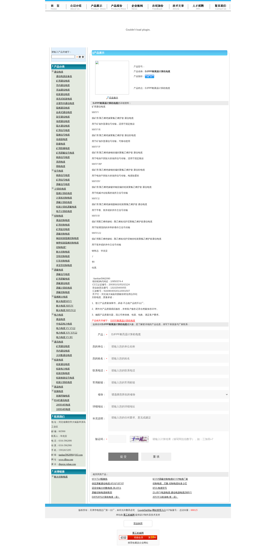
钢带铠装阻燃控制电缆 (67, 242)
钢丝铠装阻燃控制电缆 (67, 238)
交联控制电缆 (63, 256)
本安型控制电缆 (64, 265)
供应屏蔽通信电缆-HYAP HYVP (108, 483)
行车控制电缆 (63, 260)
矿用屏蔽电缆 (63, 278)
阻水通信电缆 (63, 125)
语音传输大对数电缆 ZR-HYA (106, 488)
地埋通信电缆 (63, 121)
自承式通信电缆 (64, 112)
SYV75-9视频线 (99, 479)
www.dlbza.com (66, 459)
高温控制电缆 (63, 220)
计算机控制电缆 (64, 197)
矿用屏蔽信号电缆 (65, 152)
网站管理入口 (159, 510)
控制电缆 (58, 215)
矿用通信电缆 (63, 80)
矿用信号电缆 (63, 130)
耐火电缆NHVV (64, 301)
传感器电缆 (61, 139)
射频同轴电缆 (63, 395)
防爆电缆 (60, 143)
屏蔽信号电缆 (63, 184)
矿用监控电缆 (63, 229)
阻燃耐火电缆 (61, 296)
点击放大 (113, 97)
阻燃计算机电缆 (64, 193)
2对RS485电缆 (63, 404)
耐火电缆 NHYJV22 (66, 310)
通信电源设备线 (64, 76)
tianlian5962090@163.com (71, 455)
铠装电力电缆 (63, 368)
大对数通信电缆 (64, 355)
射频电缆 (58, 391)
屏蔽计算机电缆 (64, 202)
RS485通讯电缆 (61, 400)
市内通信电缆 (63, 85)
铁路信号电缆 (63, 157)
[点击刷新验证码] (139, 439)
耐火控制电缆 (63, 251)
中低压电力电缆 (64, 323)
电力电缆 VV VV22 (65, 328)
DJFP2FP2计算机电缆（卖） (106, 497)
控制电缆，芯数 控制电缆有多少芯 (170, 483)
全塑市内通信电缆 (65, 103)
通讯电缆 (58, 341)
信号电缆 (58, 170)
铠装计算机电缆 (64, 382)
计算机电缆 (60, 188)
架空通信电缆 (63, 116)
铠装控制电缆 (63, 373)
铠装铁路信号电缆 (65, 377)
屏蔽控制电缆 (63, 233)
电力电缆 (58, 314)
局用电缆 (60, 161)
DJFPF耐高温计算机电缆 (122, 320)
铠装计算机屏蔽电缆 (66, 206)
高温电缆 (60, 319)
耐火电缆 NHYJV (64, 305)
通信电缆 (58, 71)
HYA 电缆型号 (160, 488)
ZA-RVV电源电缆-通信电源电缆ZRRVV (172, 492)
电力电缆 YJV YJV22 (66, 332)
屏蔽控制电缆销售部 (102, 492)
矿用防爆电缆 (63, 148)
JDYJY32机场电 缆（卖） (165, 497)
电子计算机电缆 (64, 211)
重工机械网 (129, 515)
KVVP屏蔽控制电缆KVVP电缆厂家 (170, 479)
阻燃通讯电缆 (63, 107)
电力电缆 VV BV (64, 337)
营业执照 (138, 523)
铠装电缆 (58, 359)
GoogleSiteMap (145, 510)
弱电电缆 (60, 166)
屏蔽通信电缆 (63, 283)
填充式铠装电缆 (64, 98)
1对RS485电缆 (63, 409)
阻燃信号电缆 (63, 134)
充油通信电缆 (63, 89)
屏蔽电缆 (58, 269)
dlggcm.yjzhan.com (67, 464)
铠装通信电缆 (63, 94)
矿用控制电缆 (63, 224)
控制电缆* (61, 247)
